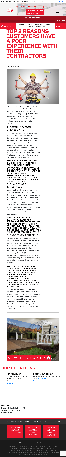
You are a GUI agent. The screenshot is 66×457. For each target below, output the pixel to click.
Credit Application (42, 421)
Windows (38, 25)
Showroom (9, 421)
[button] (47, 358)
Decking (22, 25)
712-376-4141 (17, 1)
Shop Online (56, 421)
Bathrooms (40, 27)
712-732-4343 (40, 1)
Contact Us (10, 383)
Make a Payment (33, 13)
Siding (30, 25)
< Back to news (13, 66)
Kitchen (31, 27)
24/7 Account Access (35, 10)
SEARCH (62, 21)
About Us (18, 421)
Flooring (47, 25)
